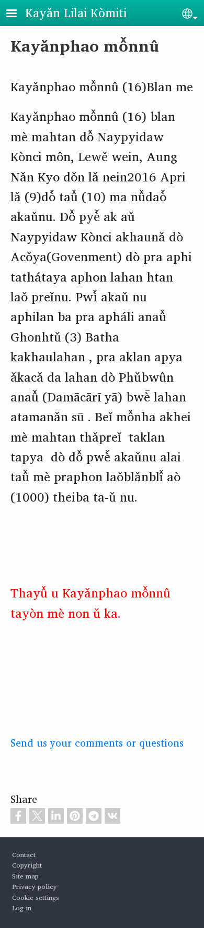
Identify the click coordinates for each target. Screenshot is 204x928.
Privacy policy (34, 886)
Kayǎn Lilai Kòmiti (76, 12)
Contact (24, 854)
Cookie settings (35, 897)
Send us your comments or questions (97, 743)
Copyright (27, 865)
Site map (25, 876)
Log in (21, 907)
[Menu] (17, 14)
